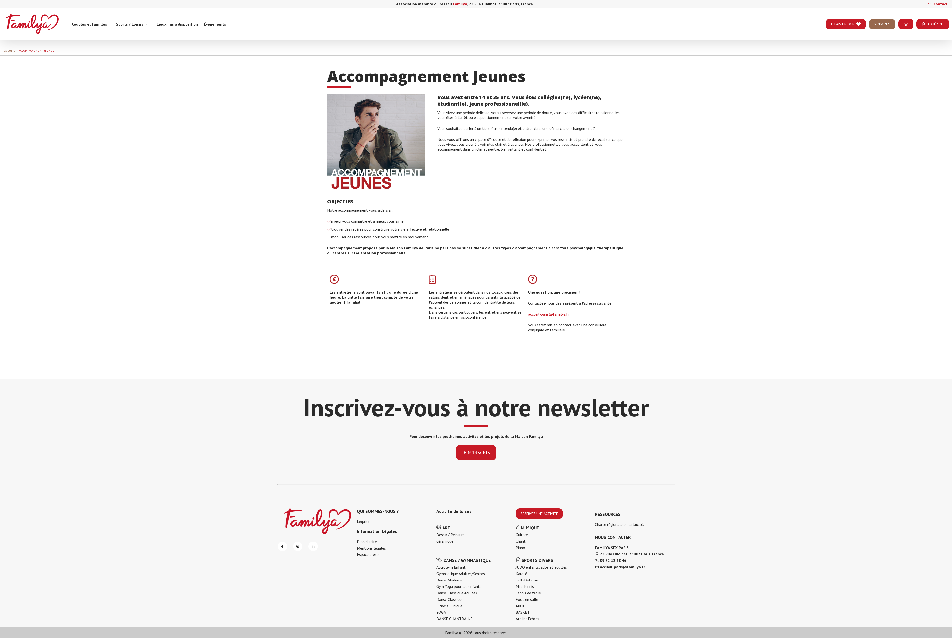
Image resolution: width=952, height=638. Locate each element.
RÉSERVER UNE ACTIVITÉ (539, 513)
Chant (521, 541)
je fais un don (843, 24)
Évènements (215, 24)
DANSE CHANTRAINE (454, 618)
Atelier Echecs (527, 618)
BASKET (523, 612)
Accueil (9, 50)
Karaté (521, 573)
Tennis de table (528, 592)
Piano (520, 547)
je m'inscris (476, 452)
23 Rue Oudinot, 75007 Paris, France (632, 553)
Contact (940, 3)
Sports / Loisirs (130, 24)
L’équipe (363, 521)
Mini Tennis (525, 586)
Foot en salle (527, 599)
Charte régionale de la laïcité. (619, 524)
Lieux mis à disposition (177, 24)
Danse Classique (449, 599)
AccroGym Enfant (451, 567)
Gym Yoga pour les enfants (458, 586)
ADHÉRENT (936, 24)
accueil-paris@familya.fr (548, 314)
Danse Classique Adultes (456, 592)
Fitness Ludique (449, 605)
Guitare (522, 534)
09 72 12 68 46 (613, 560)
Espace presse (368, 554)
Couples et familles (89, 24)
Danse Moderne (449, 580)
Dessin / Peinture (450, 534)
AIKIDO (522, 605)
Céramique (444, 541)
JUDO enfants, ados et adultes (541, 567)
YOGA (441, 612)
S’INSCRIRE (882, 24)
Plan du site (367, 541)
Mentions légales (371, 548)
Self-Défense (527, 580)
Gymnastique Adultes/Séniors (460, 573)
